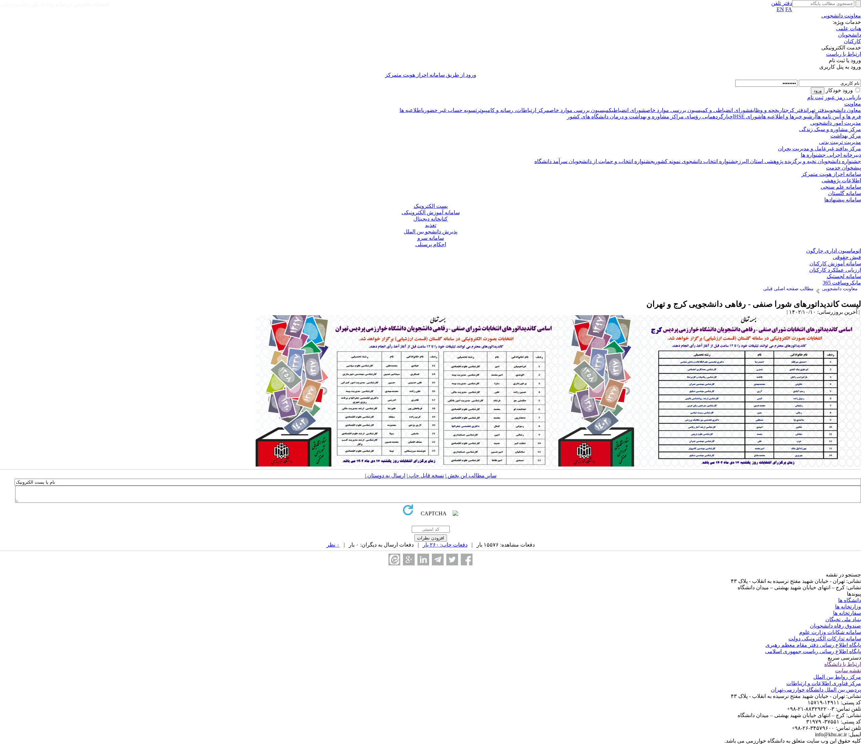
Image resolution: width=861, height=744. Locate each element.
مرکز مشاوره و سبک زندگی (830, 129)
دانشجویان (849, 35)
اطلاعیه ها (411, 110)
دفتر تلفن (781, 3)
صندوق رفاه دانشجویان (835, 626)
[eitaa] (394, 559)
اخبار (728, 116)
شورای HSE (747, 116)
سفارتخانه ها (847, 613)
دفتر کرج (795, 110)
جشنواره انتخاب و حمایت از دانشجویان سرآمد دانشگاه (593, 161)
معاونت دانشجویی (841, 15)
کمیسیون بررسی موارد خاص (580, 110)
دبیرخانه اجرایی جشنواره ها (831, 155)
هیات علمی (848, 28)
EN (780, 9)
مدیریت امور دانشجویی (835, 123)
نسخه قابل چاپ (426, 475)
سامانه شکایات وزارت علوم (830, 632)
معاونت (852, 104)
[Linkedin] (423, 559)
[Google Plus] (409, 559)
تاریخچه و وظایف (767, 110)
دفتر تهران (816, 110)
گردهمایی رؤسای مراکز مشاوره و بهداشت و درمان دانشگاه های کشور (645, 116)
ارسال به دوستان (385, 475)
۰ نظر (333, 545)
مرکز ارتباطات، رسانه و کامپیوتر (513, 110)
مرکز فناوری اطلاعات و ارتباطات (823, 683)
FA (788, 9)
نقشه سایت (848, 670)
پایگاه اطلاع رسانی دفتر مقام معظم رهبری (813, 645)
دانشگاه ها (849, 600)
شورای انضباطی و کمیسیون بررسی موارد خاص (698, 110)
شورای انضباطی (629, 110)
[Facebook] (467, 559)
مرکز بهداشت (845, 136)
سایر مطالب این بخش (471, 475)
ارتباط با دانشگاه (842, 664)
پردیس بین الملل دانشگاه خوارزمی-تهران (816, 690)
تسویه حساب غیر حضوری (450, 110)
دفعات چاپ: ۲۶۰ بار (445, 545)
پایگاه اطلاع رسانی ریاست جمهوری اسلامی (813, 651)
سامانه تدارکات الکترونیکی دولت (824, 638)
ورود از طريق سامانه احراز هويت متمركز (430, 75)
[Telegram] (438, 559)
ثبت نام (815, 97)
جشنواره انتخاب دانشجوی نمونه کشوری (695, 161)
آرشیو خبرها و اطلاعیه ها (788, 116)
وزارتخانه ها (848, 606)
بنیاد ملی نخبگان (843, 619)
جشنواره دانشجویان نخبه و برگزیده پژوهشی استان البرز (799, 161)
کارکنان (852, 41)
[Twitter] (452, 559)
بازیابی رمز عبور (843, 97)
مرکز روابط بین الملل (837, 677)
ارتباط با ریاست (843, 54)
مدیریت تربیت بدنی (840, 142)
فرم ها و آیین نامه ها (838, 116)
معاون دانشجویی (844, 110)
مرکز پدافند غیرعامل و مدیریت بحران (819, 148)
